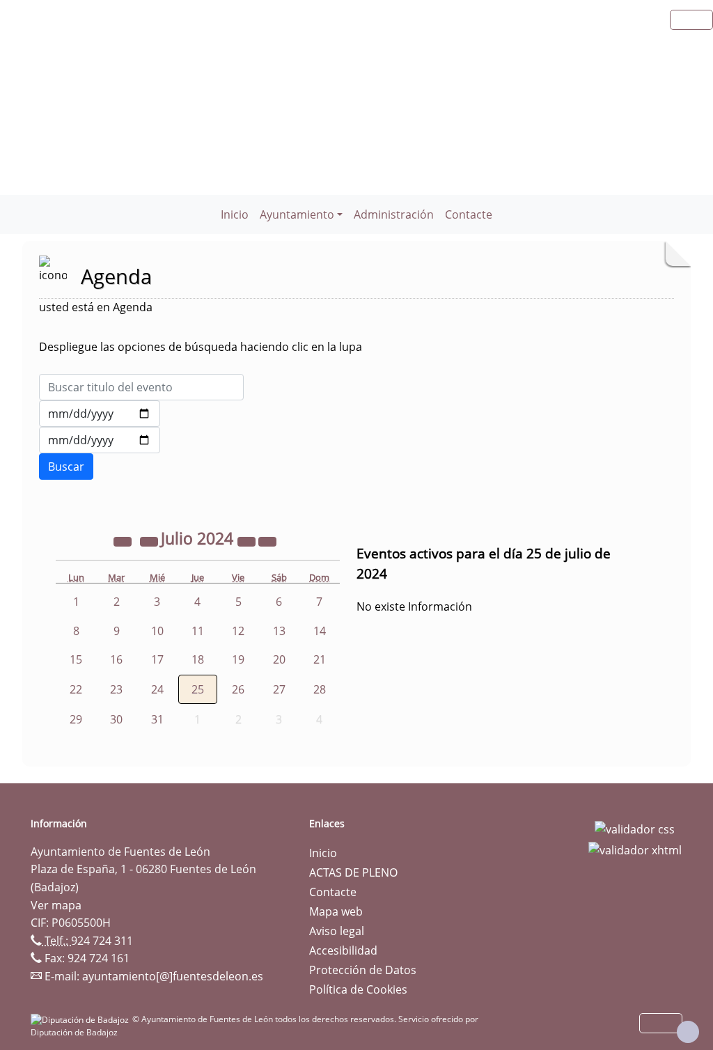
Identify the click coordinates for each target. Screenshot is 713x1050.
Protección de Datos (362, 970)
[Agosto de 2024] (267, 540)
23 (116, 689)
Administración (394, 214)
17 (157, 659)
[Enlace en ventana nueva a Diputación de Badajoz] (81, 1019)
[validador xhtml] (635, 848)
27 (279, 689)
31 (157, 719)
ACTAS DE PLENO (353, 872)
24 (157, 689)
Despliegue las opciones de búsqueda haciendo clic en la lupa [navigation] (200, 346)
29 (76, 719)
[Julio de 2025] (247, 540)
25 (197, 689)
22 (76, 689)
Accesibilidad (343, 950)
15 (76, 659)
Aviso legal (336, 931)
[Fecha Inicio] (99, 413)
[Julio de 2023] (123, 540)
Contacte (468, 214)
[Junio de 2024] (150, 540)
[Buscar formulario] (66, 466)
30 (116, 719)
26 (238, 689)
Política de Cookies (358, 989)
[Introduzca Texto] (141, 387)
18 (197, 659)
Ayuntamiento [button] (297, 214)
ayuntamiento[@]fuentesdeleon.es (172, 976)
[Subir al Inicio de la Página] (688, 1032)
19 (238, 659)
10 (157, 630)
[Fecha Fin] (99, 440)
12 (238, 630)
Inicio (235, 214)
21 (319, 659)
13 (279, 630)
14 (319, 630)
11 (197, 630)
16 (116, 659)
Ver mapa (56, 905)
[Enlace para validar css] (635, 828)
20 (279, 659)
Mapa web (336, 911)
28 (319, 689)
